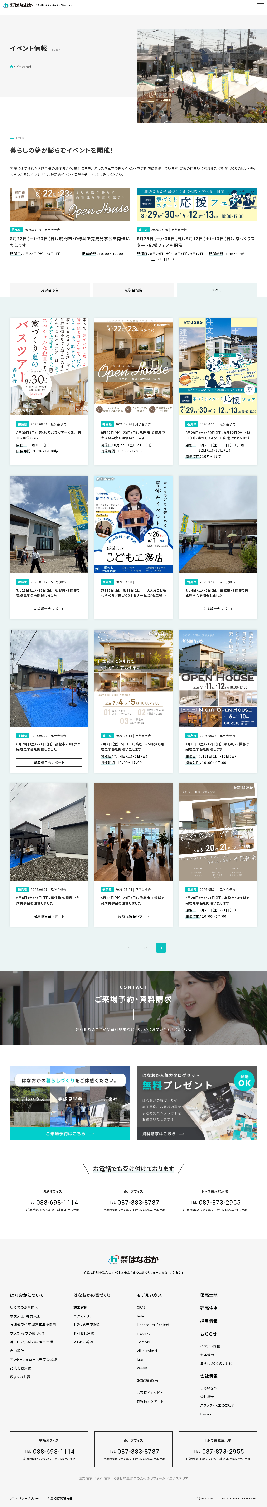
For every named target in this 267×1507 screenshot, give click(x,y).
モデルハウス (149, 1295)
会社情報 (209, 1376)
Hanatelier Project (153, 1324)
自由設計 (17, 1350)
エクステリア (83, 1315)
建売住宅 (209, 1308)
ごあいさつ (208, 1387)
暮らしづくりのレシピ (216, 1363)
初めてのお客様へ (24, 1307)
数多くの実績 (20, 1376)
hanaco (206, 1413)
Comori (143, 1341)
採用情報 (209, 1321)
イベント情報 (210, 1346)
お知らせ (208, 1334)
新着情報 (207, 1354)
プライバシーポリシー (24, 1498)
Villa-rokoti (147, 1350)
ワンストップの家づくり (27, 1333)
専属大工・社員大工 (25, 1315)
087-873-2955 (220, 1202)
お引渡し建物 (83, 1333)
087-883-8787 (138, 1202)
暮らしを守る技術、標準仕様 (31, 1341)
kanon (142, 1367)
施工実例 (80, 1307)
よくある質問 (83, 1341)
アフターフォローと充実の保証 (33, 1359)
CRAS (141, 1307)
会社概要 (207, 1396)
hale (140, 1315)
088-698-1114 (57, 1202)
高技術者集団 (20, 1367)
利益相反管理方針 (60, 1498)
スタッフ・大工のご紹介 (217, 1405)
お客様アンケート (150, 1401)
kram (141, 1359)
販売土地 (209, 1295)
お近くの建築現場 (87, 1324)
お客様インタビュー (152, 1392)
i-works (143, 1333)
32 (145, 947)
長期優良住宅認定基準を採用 (33, 1324)
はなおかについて (27, 1295)
